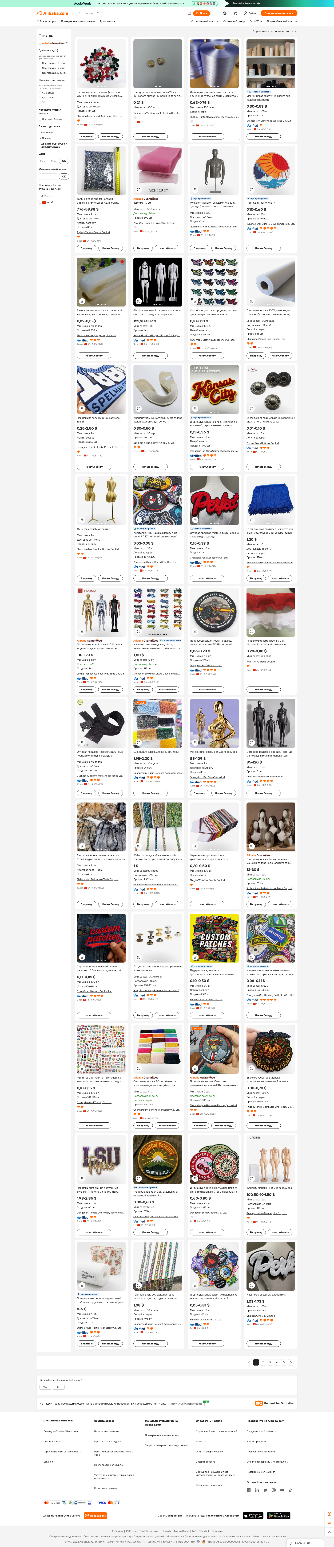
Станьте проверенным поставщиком (267, 1461)
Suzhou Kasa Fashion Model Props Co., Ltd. (269, 888)
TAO (194, 1531)
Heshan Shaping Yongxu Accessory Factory (269, 562)
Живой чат (202, 1441)
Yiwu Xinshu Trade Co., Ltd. (260, 661)
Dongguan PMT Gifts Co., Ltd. (206, 665)
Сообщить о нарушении (209, 1485)
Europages (217, 1531)
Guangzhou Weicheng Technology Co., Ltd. (156, 1109)
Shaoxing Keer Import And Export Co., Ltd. (99, 116)
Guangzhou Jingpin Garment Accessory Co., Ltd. (157, 772)
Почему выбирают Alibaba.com (60, 1431)
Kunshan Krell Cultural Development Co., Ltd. (270, 223)
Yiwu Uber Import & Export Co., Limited (154, 223)
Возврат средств (205, 1461)
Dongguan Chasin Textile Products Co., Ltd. (100, 447)
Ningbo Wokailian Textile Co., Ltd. (207, 880)
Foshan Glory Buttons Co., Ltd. (262, 443)
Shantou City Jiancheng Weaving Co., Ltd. (268, 120)
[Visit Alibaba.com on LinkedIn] (257, 1490)
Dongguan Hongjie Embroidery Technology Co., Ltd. (100, 1212)
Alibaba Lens (62, 1515)
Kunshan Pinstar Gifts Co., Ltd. (206, 999)
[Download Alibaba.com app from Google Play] (279, 1515)
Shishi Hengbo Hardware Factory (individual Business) (213, 1105)
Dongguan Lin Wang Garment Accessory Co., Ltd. (214, 450)
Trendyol (204, 1531)
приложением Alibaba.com (223, 1515)
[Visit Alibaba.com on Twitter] (265, 1490)
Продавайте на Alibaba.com (262, 1431)
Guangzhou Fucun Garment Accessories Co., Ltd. (157, 1324)
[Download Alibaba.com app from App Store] (253, 1515)
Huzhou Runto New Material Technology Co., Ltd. (214, 116)
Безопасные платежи (106, 1431)
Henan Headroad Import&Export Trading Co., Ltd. (157, 335)
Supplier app (175, 1515)
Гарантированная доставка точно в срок (113, 1453)
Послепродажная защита (108, 1464)
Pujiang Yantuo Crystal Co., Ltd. (93, 232)
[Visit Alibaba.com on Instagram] (274, 1490)
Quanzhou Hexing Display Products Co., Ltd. (213, 226)
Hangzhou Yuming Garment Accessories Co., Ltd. (157, 990)
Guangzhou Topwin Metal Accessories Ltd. (100, 775)
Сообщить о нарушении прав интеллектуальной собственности (215, 1473)
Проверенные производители (162, 1435)
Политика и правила (105, 1488)
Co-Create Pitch (52, 1441)
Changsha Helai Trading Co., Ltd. (94, 1102)
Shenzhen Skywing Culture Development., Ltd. (156, 673)
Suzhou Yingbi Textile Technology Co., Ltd (99, 1327)
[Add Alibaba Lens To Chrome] (95, 1515)
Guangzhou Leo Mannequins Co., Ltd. (266, 1213)
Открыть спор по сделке (210, 1451)
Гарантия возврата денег (108, 1441)
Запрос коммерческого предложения (166, 1445)
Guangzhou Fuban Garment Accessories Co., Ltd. (157, 884)
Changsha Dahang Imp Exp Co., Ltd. (265, 339)
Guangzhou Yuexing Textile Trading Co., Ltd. (156, 113)
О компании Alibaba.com (58, 1420)
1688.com (131, 1531)
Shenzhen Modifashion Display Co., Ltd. (98, 549)
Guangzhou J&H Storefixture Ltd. (207, 777)
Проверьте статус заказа (261, 1451)
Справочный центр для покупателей (216, 1431)
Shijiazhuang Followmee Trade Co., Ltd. (97, 879)
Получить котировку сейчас (188, 1403)
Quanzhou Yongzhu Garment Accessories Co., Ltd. (155, 1216)
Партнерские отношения (261, 1471)
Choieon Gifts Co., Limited (260, 1315)
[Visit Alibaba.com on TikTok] (290, 1490)
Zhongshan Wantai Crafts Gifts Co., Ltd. (154, 562)
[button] (190, 13)
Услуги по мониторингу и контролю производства (114, 1476)
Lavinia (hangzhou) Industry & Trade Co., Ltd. (100, 673)
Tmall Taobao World (150, 1531)
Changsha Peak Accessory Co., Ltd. (209, 557)
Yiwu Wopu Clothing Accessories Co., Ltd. (212, 339)
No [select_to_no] (58, 1387)
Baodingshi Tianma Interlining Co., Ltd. (153, 442)
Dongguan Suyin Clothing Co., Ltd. (208, 1212)
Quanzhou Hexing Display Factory (264, 776)
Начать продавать (257, 1441)
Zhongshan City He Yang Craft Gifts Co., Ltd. (270, 995)
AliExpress (117, 1531)
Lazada (167, 1531)
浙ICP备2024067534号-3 (255, 1541)
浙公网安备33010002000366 (224, 1541)
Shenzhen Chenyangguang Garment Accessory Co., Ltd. (96, 335)
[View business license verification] (198, 1542)
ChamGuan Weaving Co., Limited (94, 991)
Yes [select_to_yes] (45, 1387)
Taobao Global (181, 1531)
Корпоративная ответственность (62, 1451)
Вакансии (48, 1461)
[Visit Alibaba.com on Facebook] (249, 1490)
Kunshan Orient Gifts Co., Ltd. (206, 1319)
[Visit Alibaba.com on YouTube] (282, 1490)
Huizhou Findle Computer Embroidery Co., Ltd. (269, 1106)
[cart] (236, 13)
